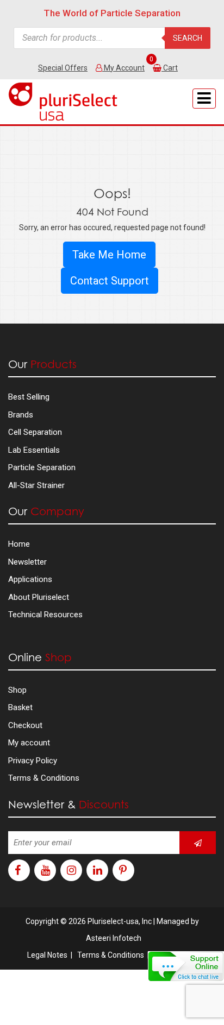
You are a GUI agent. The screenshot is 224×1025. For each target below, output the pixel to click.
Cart (170, 68)
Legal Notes (47, 955)
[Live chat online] (186, 966)
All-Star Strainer (36, 485)
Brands (20, 415)
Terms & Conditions (43, 778)
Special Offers (63, 68)
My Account (123, 68)
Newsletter (27, 562)
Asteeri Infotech (113, 938)
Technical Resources (45, 614)
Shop (17, 690)
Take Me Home (109, 254)
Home (19, 544)
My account (29, 743)
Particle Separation (42, 467)
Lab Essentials (34, 450)
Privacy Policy (32, 760)
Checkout (25, 725)
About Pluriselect (38, 597)
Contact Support (109, 280)
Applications (30, 579)
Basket (20, 707)
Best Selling (28, 397)
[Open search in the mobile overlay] (112, 38)
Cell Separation (35, 432)
